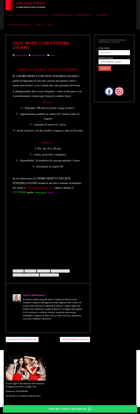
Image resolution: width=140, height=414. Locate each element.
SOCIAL (37, 24)
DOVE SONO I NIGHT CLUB (18, 24)
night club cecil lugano (60, 271)
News (52, 55)
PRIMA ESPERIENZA (83, 15)
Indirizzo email (105, 58)
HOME (10, 15)
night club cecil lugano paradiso (26, 275)
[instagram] (119, 91)
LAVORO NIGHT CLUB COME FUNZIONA (32, 15)
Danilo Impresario (38, 55)
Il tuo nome (104, 48)
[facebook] (109, 91)
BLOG (49, 24)
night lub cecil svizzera (49, 275)
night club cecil (43, 271)
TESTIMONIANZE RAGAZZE (61, 15)
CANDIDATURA (102, 15)
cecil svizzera (30, 271)
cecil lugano (18, 271)
